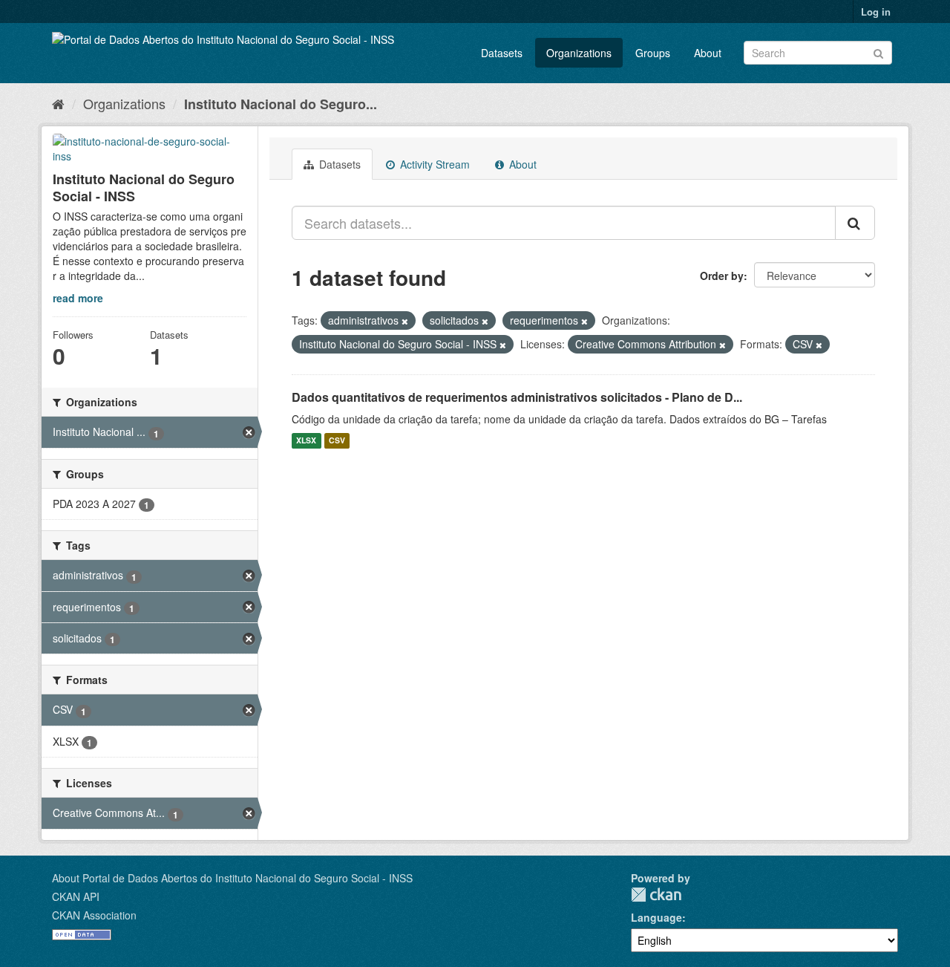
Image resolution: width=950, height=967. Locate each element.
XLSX (306, 440)
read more (78, 297)
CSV (337, 440)
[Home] (58, 103)
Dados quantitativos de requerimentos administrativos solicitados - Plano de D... (517, 397)
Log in (876, 11)
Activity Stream (433, 164)
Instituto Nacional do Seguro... (280, 104)
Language (656, 917)
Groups (652, 52)
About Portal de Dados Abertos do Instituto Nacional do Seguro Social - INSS (232, 877)
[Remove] (405, 321)
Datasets (501, 52)
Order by (722, 275)
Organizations (579, 52)
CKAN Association (94, 915)
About (707, 52)
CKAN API (75, 896)
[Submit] (878, 51)
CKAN (656, 894)
